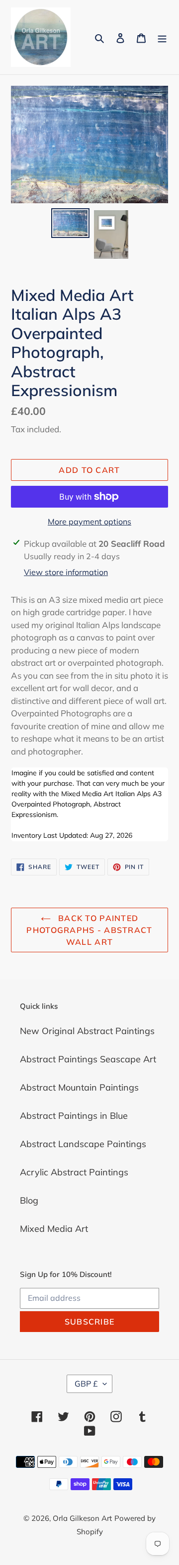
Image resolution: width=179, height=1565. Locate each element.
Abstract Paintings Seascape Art (88, 1059)
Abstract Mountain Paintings (79, 1087)
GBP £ (86, 1384)
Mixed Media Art (54, 1228)
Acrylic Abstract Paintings (74, 1172)
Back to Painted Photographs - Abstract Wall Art (89, 930)
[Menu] (162, 37)
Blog (29, 1200)
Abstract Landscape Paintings (83, 1144)
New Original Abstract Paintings (87, 1031)
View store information (66, 572)
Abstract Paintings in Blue (74, 1115)
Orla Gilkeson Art (82, 1518)
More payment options (89, 521)
